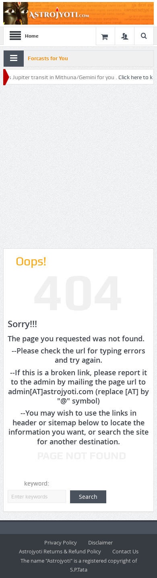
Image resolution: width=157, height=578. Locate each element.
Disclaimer (100, 542)
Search (88, 496)
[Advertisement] (78, 167)
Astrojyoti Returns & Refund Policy (60, 551)
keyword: (36, 483)
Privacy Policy (60, 542)
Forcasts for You (48, 58)
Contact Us (125, 551)
